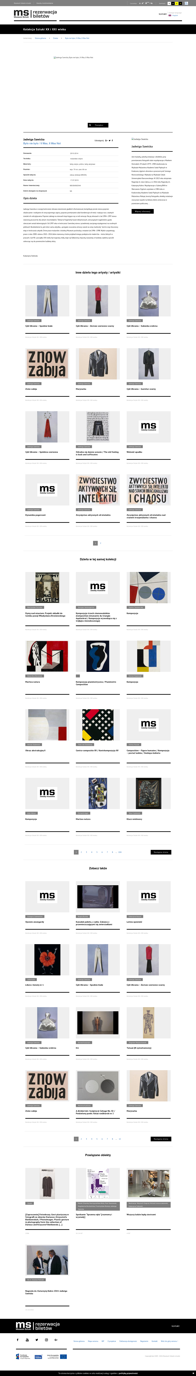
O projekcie (112, 1341)
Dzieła (55, 38)
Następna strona (161, 852)
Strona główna (40, 38)
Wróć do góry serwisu (169, 1341)
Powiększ (99, 125)
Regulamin (144, 1341)
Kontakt (154, 1341)
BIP (103, 1341)
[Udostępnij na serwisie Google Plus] (106, 140)
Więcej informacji (142, 211)
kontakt (163, 13)
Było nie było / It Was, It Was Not (77, 38)
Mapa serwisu (93, 1341)
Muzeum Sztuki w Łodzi (22, 3)
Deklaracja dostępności (128, 1341)
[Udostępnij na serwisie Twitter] (110, 140)
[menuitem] (163, 14)
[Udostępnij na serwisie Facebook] (112, 140)
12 (120, 1139)
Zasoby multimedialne (44, 3)
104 (119, 852)
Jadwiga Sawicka (33, 139)
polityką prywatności (128, 1373)
